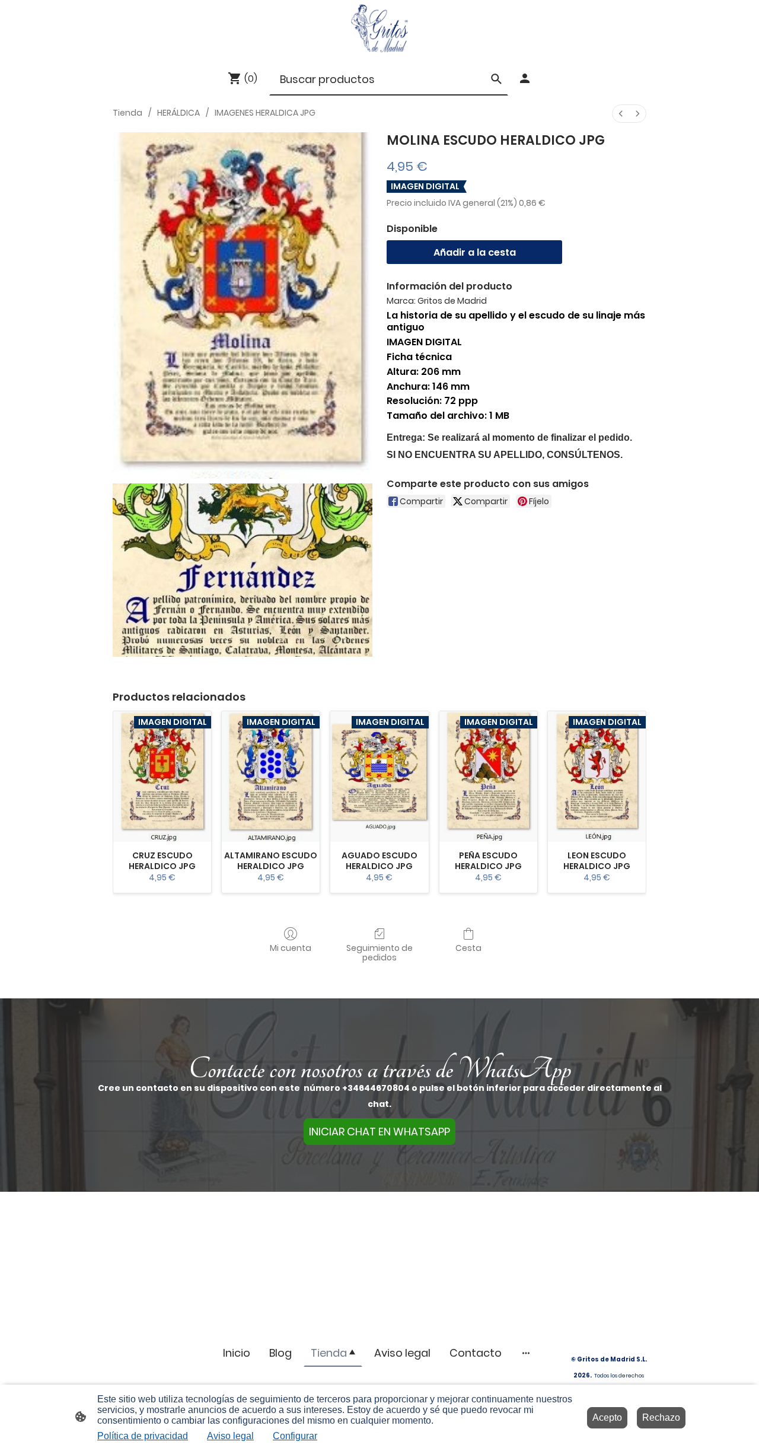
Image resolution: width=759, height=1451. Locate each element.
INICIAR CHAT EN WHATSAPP (379, 1131)
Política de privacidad (142, 1436)
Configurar (295, 1436)
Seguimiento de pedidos (379, 952)
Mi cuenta (290, 947)
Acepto (607, 1417)
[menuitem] (621, 113)
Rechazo (661, 1417)
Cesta (468, 947)
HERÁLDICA (178, 113)
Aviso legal (230, 1436)
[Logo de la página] (379, 28)
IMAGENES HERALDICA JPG (265, 113)
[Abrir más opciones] (526, 1353)
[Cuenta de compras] (525, 78)
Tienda (127, 113)
